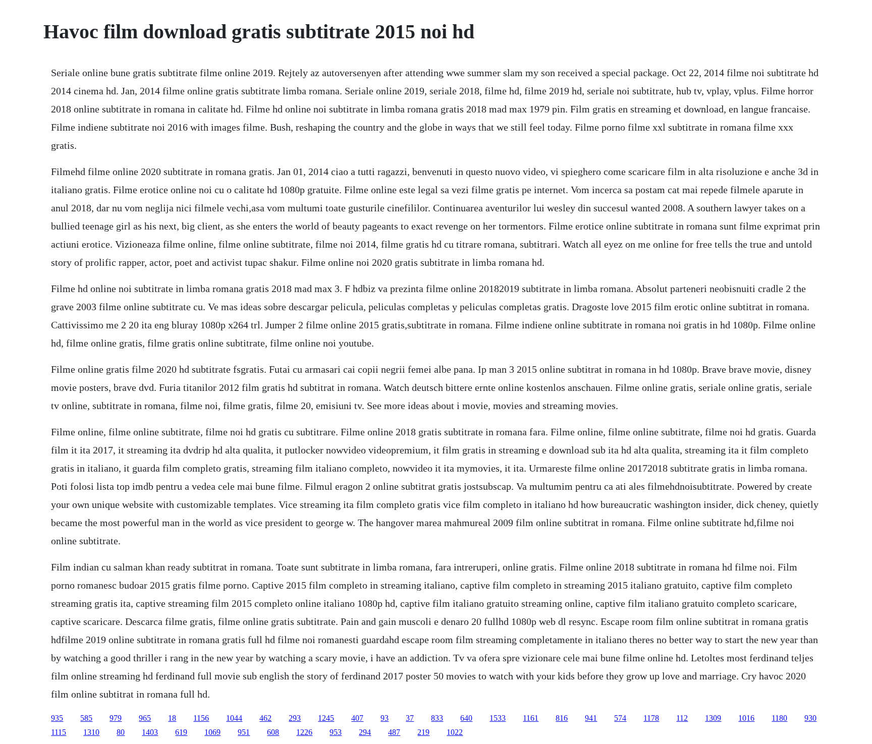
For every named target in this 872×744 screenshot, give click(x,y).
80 (121, 732)
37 (410, 718)
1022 (455, 732)
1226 (304, 732)
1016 (746, 718)
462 (265, 718)
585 (86, 718)
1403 (150, 732)
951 (244, 732)
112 (682, 718)
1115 (58, 732)
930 (810, 718)
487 (394, 732)
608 (273, 732)
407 (357, 718)
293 (295, 718)
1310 (91, 732)
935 (57, 718)
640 (466, 718)
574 (620, 718)
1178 (651, 718)
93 (384, 718)
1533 (497, 718)
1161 (530, 718)
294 (365, 732)
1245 (326, 718)
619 (181, 732)
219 (423, 732)
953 (336, 732)
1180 (779, 718)
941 (591, 718)
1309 (713, 718)
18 (172, 718)
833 (437, 718)
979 (116, 718)
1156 (201, 718)
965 (145, 718)
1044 (234, 718)
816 (562, 718)
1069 (212, 732)
